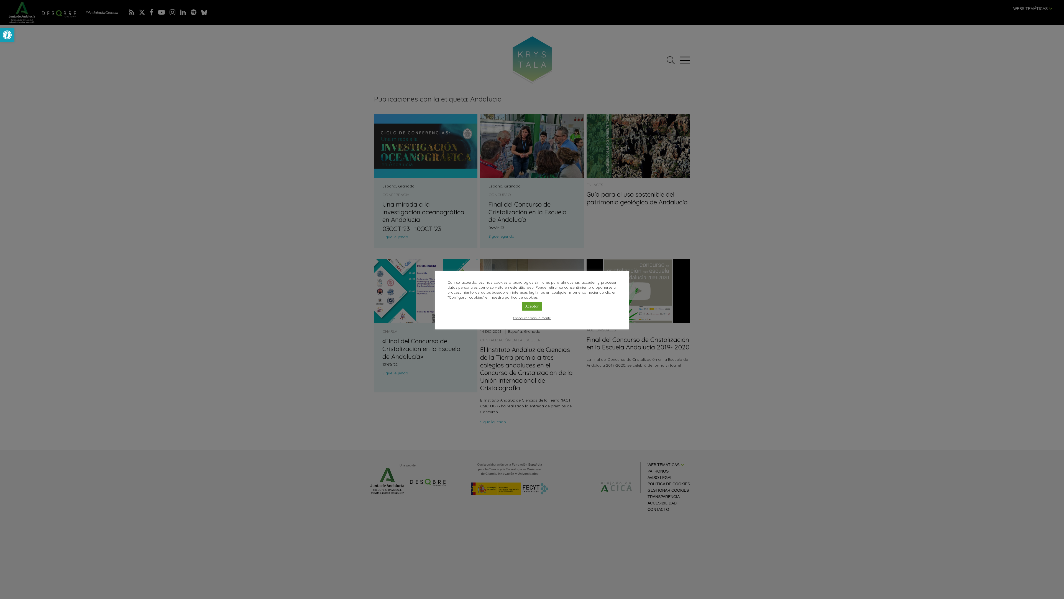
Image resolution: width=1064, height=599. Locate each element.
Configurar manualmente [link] (532, 318)
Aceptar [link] (532, 306)
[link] (7, 35)
